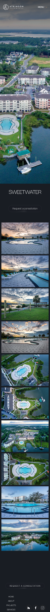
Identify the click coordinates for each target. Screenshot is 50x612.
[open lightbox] (25, 238)
